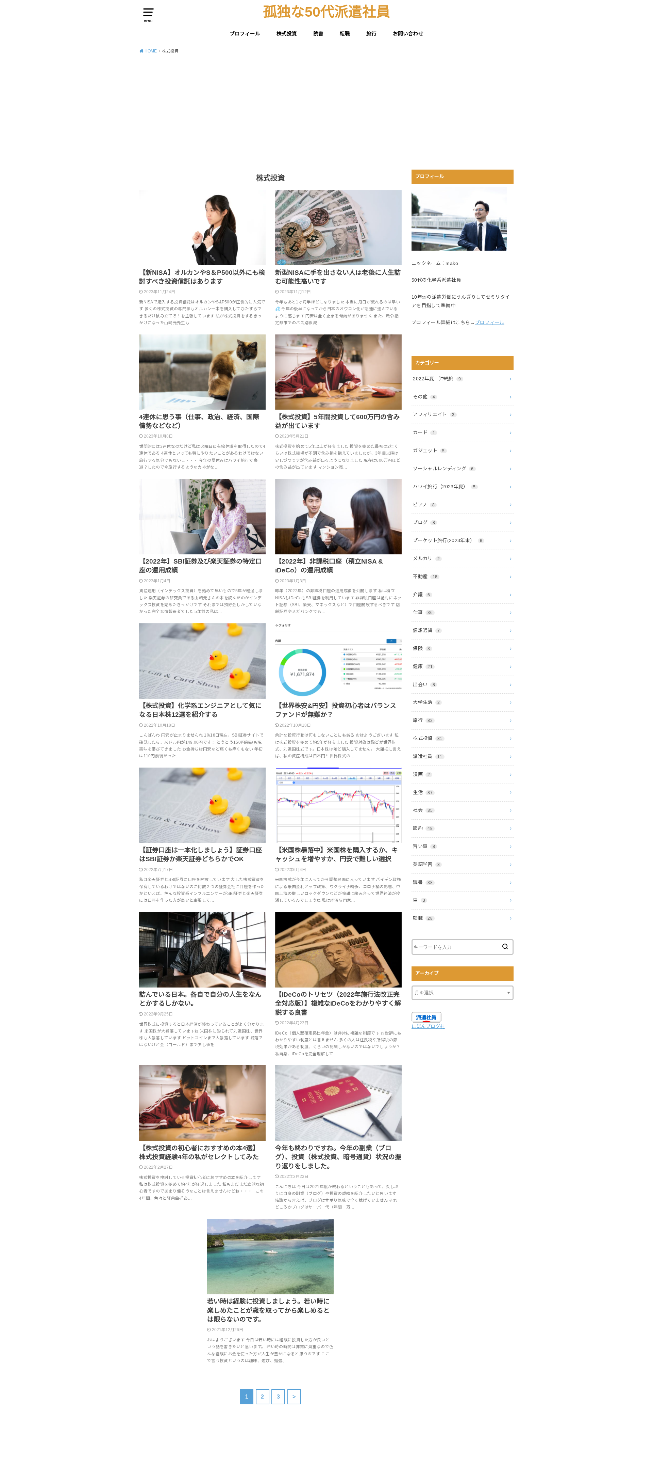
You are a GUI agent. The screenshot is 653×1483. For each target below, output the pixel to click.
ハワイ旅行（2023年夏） (444, 486)
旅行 (371, 33)
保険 (421, 648)
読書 (318, 33)
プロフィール (245, 33)
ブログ (424, 522)
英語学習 (426, 864)
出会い (424, 684)
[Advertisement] (326, 110)
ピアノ (424, 504)
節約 (423, 828)
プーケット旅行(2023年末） (447, 540)
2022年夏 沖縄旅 (437, 378)
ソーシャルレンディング (443, 468)
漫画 (421, 774)
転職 (345, 33)
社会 (423, 810)
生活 (423, 792)
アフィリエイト (433, 414)
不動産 (425, 576)
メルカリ (426, 558)
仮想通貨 (426, 630)
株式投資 (287, 33)
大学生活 (426, 702)
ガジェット (429, 450)
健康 (423, 666)
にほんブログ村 (428, 1026)
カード (424, 432)
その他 (424, 396)
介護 (421, 594)
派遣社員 (427, 756)
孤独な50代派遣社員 (326, 12)
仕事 (423, 612)
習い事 (424, 846)
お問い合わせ (408, 33)
